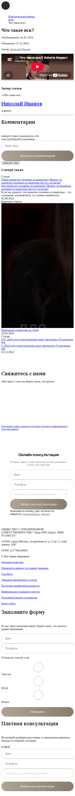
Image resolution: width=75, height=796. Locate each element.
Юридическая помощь (21, 16)
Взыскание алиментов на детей (20, 330)
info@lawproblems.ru (16, 391)
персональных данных (36, 514)
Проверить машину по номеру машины (24, 568)
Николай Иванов (20, 49)
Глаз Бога (7, 574)
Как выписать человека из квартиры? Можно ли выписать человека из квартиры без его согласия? (36, 187)
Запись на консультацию (38, 504)
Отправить (37, 711)
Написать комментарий (37, 156)
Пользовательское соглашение (19, 597)
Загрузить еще (10, 163)
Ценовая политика (12, 562)
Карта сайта (8, 603)
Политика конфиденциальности (20, 585)
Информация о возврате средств (20, 591)
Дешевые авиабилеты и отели (19, 579)
